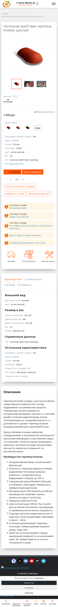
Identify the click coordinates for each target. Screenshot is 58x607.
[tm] (43, 561)
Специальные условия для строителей (27, 243)
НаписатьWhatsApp (17, 604)
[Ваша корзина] (46, 4)
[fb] (13, 561)
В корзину (14, 171)
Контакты (52, 604)
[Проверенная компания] (15, 567)
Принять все (29, 583)
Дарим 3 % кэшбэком (19, 217)
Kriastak (15, 140)
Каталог (43, 604)
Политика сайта (7, 596)
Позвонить (6, 604)
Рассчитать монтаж (27, 604)
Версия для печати (45, 112)
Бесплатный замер (18, 208)
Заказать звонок (25, 5)
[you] (31, 561)
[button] (25, 3)
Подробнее (39, 578)
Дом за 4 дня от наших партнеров (25, 235)
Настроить (29, 593)
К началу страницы (28, 573)
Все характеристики (14, 163)
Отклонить (29, 588)
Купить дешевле (33, 171)
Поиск (35, 604)
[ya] (19, 561)
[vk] (25, 561)
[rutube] (37, 561)
